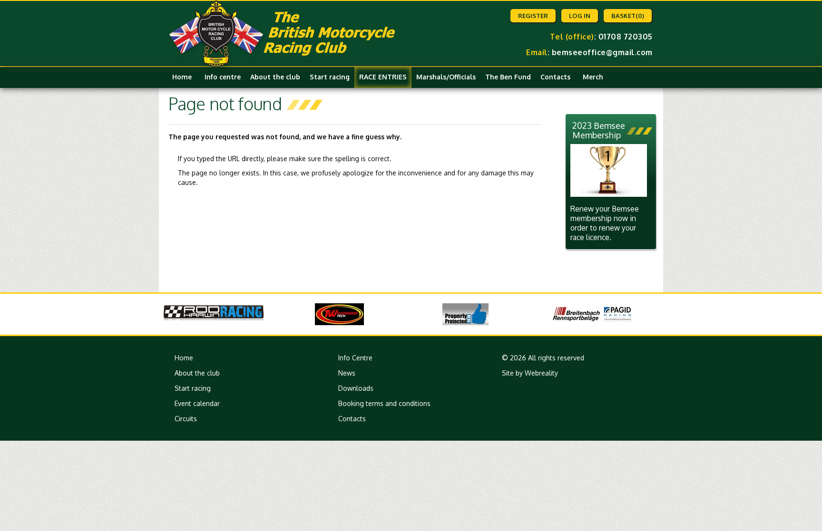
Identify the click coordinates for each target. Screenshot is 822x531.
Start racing (330, 77)
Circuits (186, 419)
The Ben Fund (508, 77)
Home (182, 77)
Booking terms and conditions (384, 403)
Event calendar (197, 403)
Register (533, 15)
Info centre (223, 77)
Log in (579, 15)
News (346, 373)
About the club (275, 77)
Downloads (355, 388)
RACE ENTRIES (383, 77)
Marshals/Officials (446, 77)
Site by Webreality (530, 373)
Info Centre (355, 358)
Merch (593, 77)
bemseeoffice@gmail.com (602, 52)
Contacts (555, 77)
